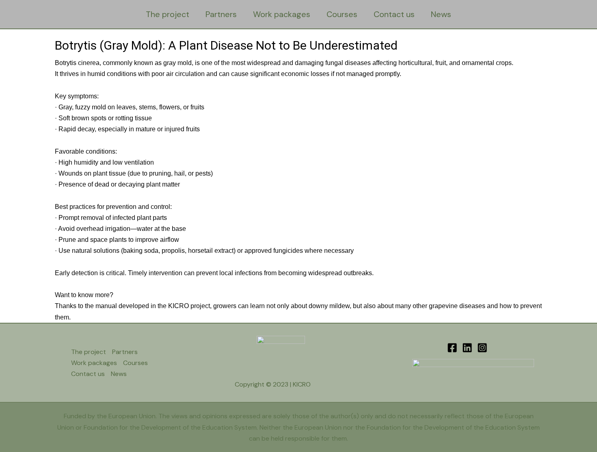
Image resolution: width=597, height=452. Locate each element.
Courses (342, 14)
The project (167, 14)
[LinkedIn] (467, 348)
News (441, 14)
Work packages (281, 14)
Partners (221, 14)
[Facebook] (452, 348)
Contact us (394, 14)
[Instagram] (482, 348)
